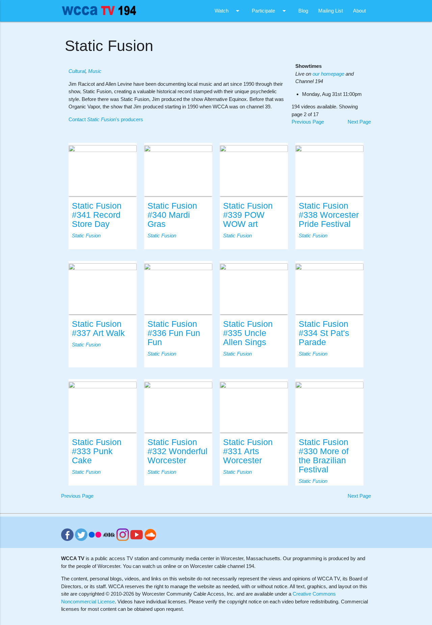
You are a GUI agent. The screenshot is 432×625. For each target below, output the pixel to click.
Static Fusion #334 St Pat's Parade (324, 333)
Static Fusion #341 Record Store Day (97, 215)
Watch (228, 11)
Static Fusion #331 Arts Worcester (248, 451)
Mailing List (330, 11)
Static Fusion (86, 235)
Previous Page (308, 122)
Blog (303, 11)
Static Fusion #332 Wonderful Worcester (177, 451)
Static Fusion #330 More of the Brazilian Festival (324, 456)
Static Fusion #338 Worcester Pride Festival (329, 215)
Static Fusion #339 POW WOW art (248, 215)
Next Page (359, 122)
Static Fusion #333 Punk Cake (97, 451)
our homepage (328, 74)
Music (95, 71)
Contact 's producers (106, 119)
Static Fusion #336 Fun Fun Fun (173, 333)
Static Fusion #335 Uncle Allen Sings (248, 333)
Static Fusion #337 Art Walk (98, 328)
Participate (270, 11)
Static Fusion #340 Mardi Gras (172, 215)
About (359, 11)
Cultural (77, 71)
